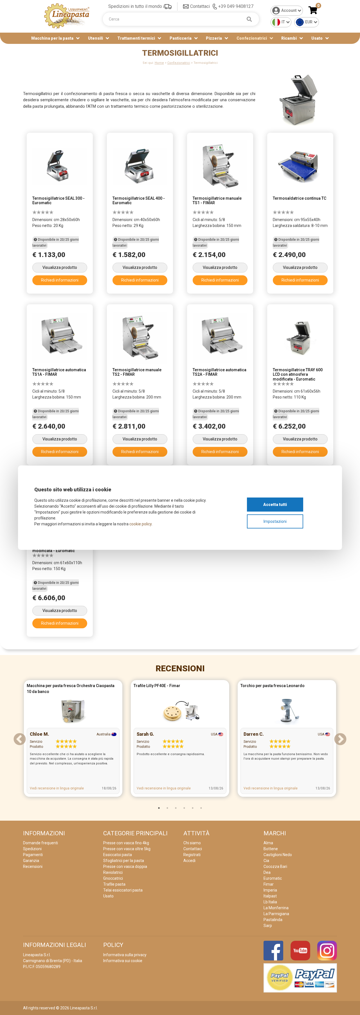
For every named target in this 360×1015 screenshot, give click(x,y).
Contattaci (200, 6)
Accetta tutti (275, 504)
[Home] (66, 16)
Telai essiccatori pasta (123, 890)
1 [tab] (159, 808)
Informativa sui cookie (122, 960)
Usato (317, 38)
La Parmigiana (276, 914)
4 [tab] (184, 808)
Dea (267, 872)
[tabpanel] (73, 740)
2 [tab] (167, 808)
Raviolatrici (113, 872)
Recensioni (180, 668)
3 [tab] (176, 808)
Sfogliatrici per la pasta (123, 860)
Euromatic (273, 878)
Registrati (192, 854)
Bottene (271, 849)
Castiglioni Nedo (278, 854)
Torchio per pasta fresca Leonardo (272, 685)
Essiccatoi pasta (117, 854)
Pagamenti (33, 854)
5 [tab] (192, 808)
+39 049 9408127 (235, 6)
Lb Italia (270, 902)
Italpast (270, 896)
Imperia (270, 890)
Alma (268, 843)
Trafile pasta (114, 884)
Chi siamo (192, 843)
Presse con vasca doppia (125, 866)
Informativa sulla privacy (125, 955)
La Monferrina (276, 908)
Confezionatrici (178, 63)
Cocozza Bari (275, 866)
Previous (20, 740)
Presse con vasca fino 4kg (126, 843)
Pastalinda (273, 919)
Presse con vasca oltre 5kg (126, 849)
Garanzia (31, 860)
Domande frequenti (40, 843)
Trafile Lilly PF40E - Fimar (157, 685)
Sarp (268, 925)
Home (159, 63)
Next (340, 740)
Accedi (189, 860)
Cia (266, 860)
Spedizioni (32, 849)
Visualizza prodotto (59, 267)
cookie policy (140, 524)
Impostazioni (275, 521)
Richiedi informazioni (59, 280)
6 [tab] (201, 808)
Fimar (269, 884)
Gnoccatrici (113, 878)
